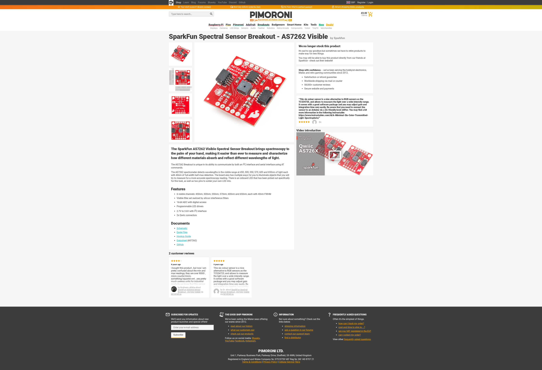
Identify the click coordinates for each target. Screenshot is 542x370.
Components (296, 28)
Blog (193, 2)
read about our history (242, 326)
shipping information (295, 326)
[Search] (211, 14)
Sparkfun (339, 38)
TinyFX (315, 28)
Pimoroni (238, 25)
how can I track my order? (351, 323)
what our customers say (242, 330)
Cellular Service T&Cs (289, 362)
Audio (253, 28)
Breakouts (263, 25)
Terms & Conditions (252, 362)
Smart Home (294, 25)
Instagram (250, 341)
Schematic (182, 228)
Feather (261, 28)
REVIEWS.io (176, 294)
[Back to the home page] (271, 16)
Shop (178, 2)
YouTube (222, 2)
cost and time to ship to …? (351, 327)
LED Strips (234, 28)
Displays (214, 28)
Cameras (224, 28)
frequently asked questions (357, 339)
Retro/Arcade (283, 28)
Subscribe (178, 334)
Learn (186, 2)
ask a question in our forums (299, 330)
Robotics (271, 28)
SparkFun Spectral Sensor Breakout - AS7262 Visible (189, 291)
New (321, 25)
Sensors (244, 28)
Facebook (239, 341)
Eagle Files (182, 232)
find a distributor (293, 337)
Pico (228, 25)
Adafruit (250, 25)
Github (242, 2)
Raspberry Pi (216, 25)
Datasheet (182, 240)
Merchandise (326, 28)
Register (361, 2)
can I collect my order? (349, 335)
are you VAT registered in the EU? (354, 331)
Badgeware (278, 25)
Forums (202, 2)
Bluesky (212, 2)
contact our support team (297, 333)
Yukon (307, 28)
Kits (306, 25)
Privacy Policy (270, 362)
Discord (233, 2)
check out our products (242, 333)
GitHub (180, 244)
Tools (314, 25)
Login (370, 2)
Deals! (329, 25)
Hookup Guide (184, 236)
